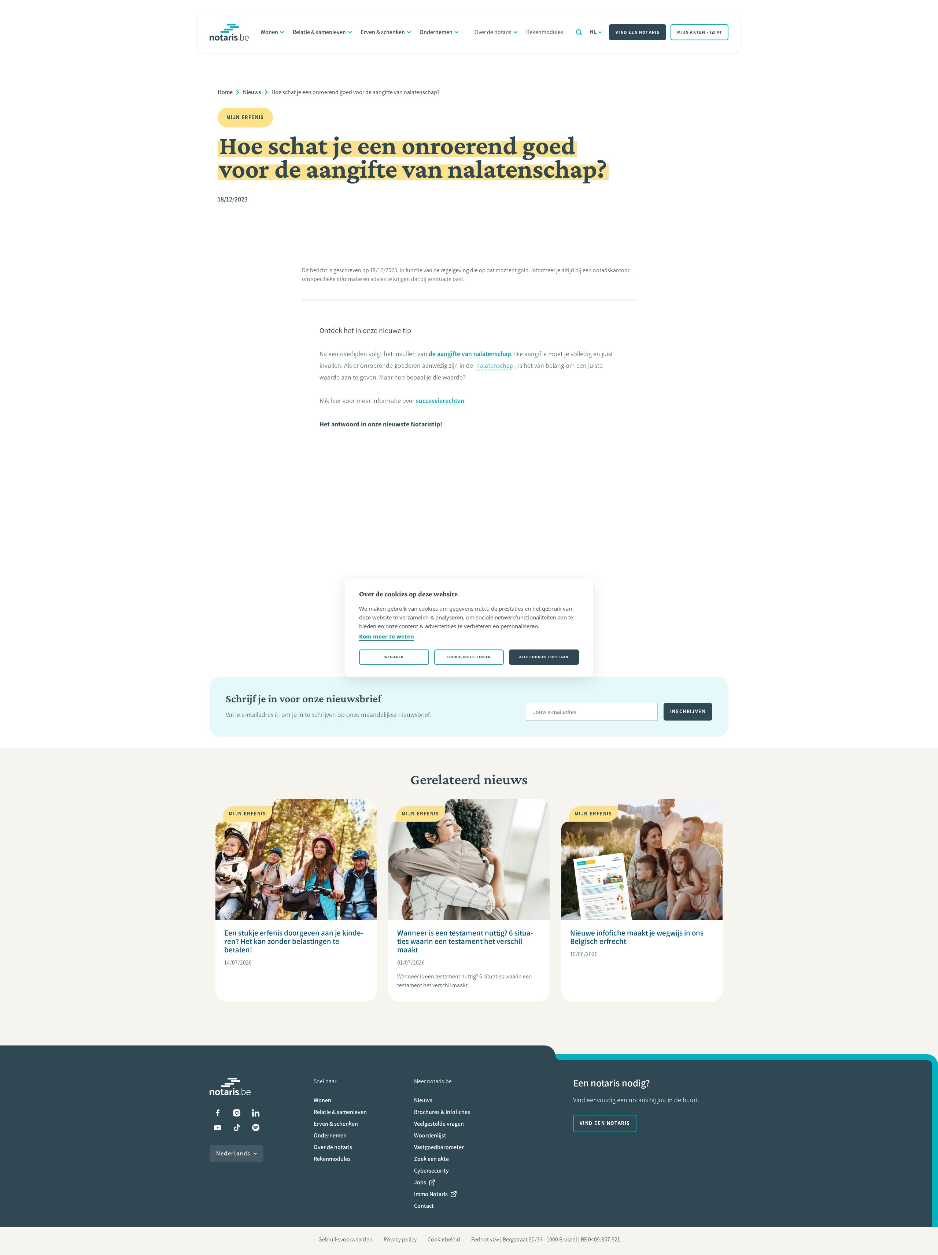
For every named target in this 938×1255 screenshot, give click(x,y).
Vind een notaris (638, 32)
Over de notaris (493, 32)
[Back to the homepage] (229, 32)
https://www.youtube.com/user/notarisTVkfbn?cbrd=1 (218, 1127)
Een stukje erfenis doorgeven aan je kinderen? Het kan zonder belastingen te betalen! (293, 941)
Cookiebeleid (444, 1239)
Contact (424, 1205)
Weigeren (394, 657)
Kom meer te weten (386, 636)
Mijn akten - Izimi (699, 32)
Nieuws (252, 92)
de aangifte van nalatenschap (470, 354)
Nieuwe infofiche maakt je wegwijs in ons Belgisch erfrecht (637, 937)
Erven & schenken (383, 32)
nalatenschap (494, 366)
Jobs (420, 1182)
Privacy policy (400, 1239)
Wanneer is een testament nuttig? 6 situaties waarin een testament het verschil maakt (465, 941)
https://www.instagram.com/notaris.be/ (237, 1113)
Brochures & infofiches (442, 1111)
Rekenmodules (544, 32)
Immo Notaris (431, 1194)
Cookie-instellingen (469, 657)
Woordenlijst (430, 1135)
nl (593, 32)
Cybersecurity (431, 1170)
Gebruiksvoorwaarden (345, 1239)
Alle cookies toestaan (544, 657)
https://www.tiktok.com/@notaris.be (237, 1127)
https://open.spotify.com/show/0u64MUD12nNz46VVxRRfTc (256, 1127)
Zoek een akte (431, 1158)
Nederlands (233, 1153)
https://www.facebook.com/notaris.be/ (218, 1113)
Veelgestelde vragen (439, 1123)
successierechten (440, 401)
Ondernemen (436, 32)
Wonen (269, 32)
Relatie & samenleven (319, 32)
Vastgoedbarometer (439, 1147)
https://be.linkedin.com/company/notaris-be (256, 1113)
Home (225, 92)
